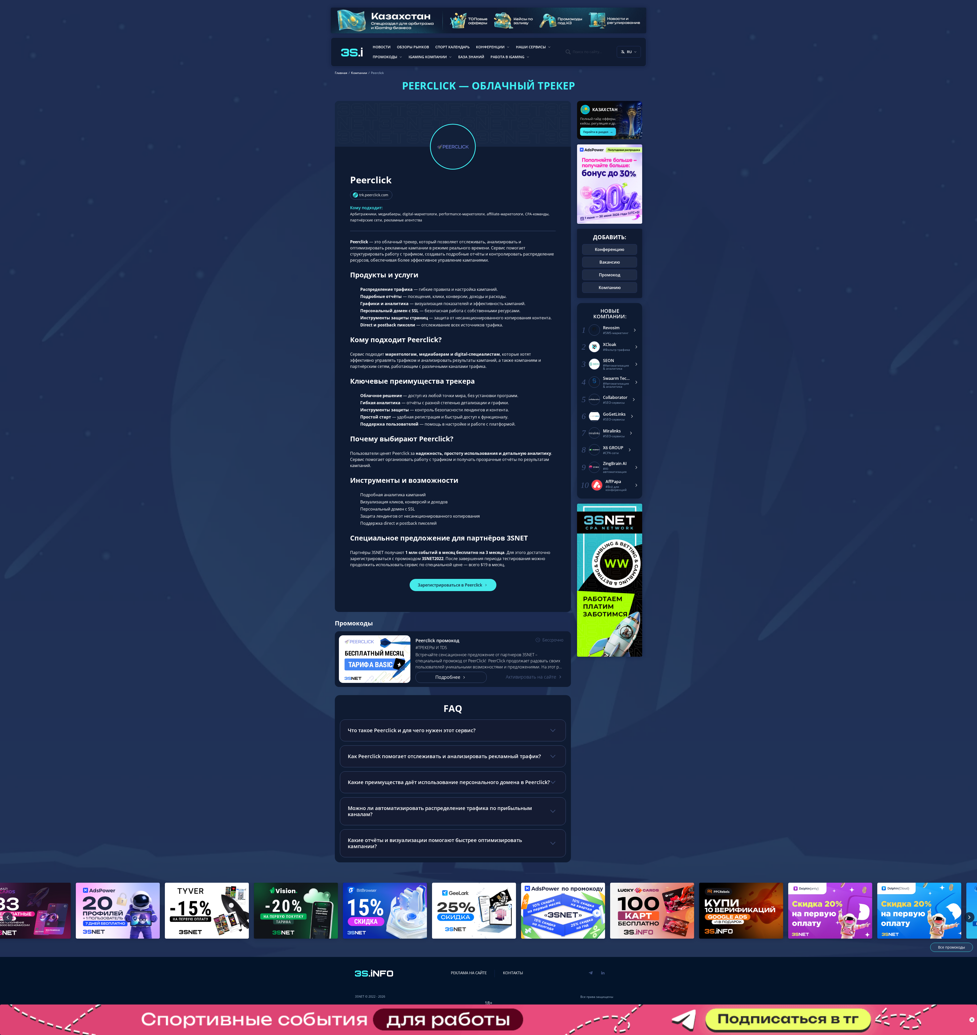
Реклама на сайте (469, 972)
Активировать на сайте (531, 677)
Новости (382, 46)
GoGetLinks (614, 414)
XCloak (609, 344)
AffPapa (613, 481)
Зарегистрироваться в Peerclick (450, 585)
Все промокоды (951, 947)
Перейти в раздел (598, 131)
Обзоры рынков (413, 46)
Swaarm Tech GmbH (616, 378)
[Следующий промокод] (969, 917)
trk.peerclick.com (373, 194)
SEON (608, 360)
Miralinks (612, 431)
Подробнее (447, 677)
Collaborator (615, 397)
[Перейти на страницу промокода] (374, 659)
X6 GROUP (613, 448)
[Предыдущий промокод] (8, 917)
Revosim (611, 328)
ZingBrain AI (615, 463)
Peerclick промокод (437, 640)
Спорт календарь (452, 46)
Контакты (513, 972)
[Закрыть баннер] (971, 1019)
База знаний (471, 56)
